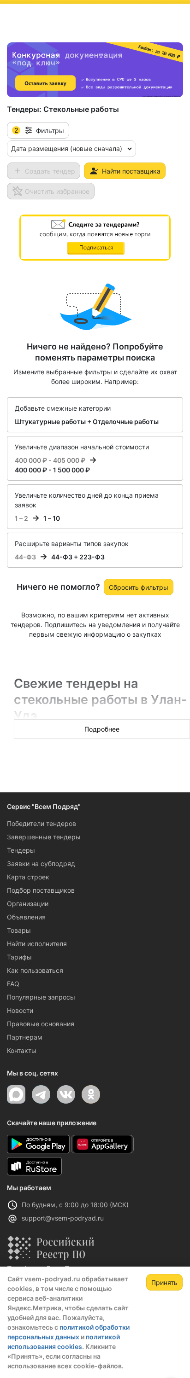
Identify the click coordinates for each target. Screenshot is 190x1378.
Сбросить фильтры (138, 587)
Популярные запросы (41, 997)
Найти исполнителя (37, 944)
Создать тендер (50, 171)
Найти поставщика (131, 171)
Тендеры (21, 850)
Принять (164, 1282)
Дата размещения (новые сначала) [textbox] (66, 148)
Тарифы (19, 957)
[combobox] (71, 148)
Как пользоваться (35, 970)
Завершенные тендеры (44, 837)
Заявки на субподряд (41, 863)
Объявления (26, 917)
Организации (27, 903)
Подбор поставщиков (41, 890)
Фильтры (39, 130)
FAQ (13, 984)
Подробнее (101, 729)
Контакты (21, 1050)
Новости (20, 1010)
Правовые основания (40, 1024)
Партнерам (24, 1037)
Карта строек (28, 877)
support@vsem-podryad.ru (63, 1218)
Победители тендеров (41, 823)
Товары (19, 930)
